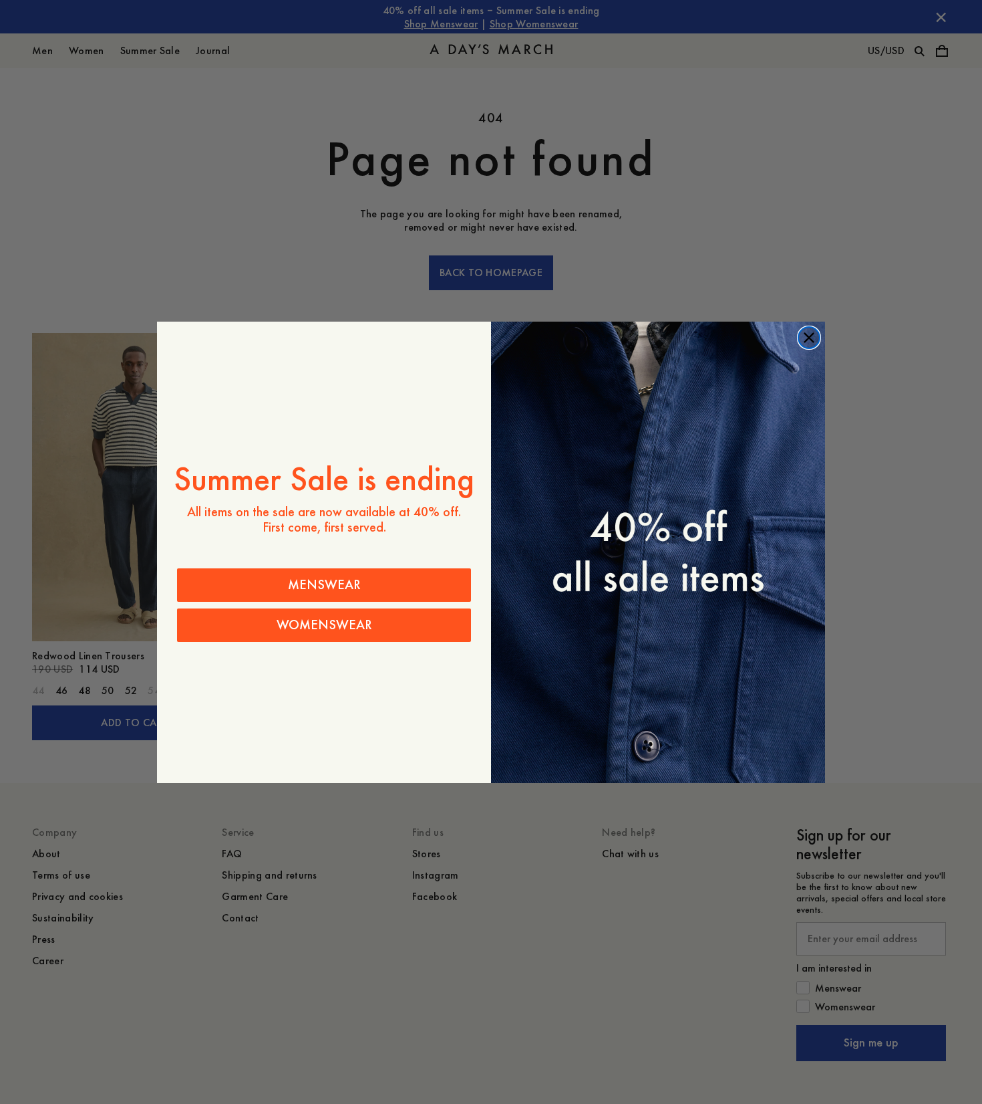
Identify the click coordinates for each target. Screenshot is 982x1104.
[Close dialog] (809, 337)
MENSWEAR (324, 584)
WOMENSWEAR (324, 625)
